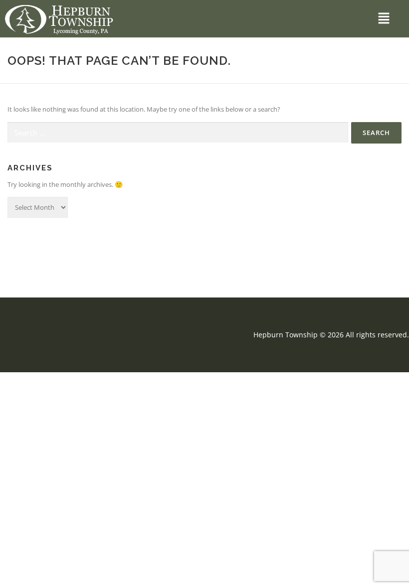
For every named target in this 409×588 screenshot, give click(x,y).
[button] (384, 18)
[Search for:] (177, 132)
